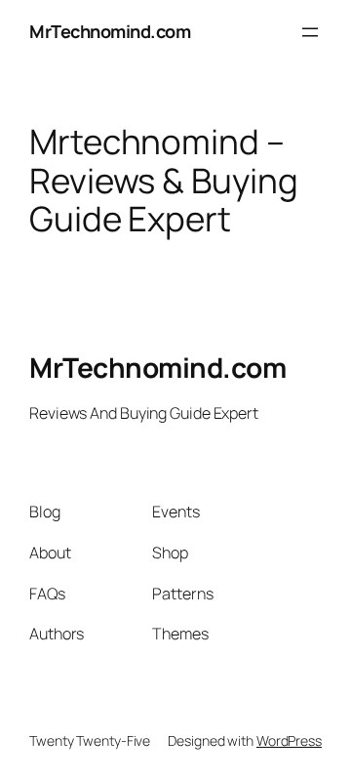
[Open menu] (310, 32)
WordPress (289, 740)
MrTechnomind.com (109, 31)
